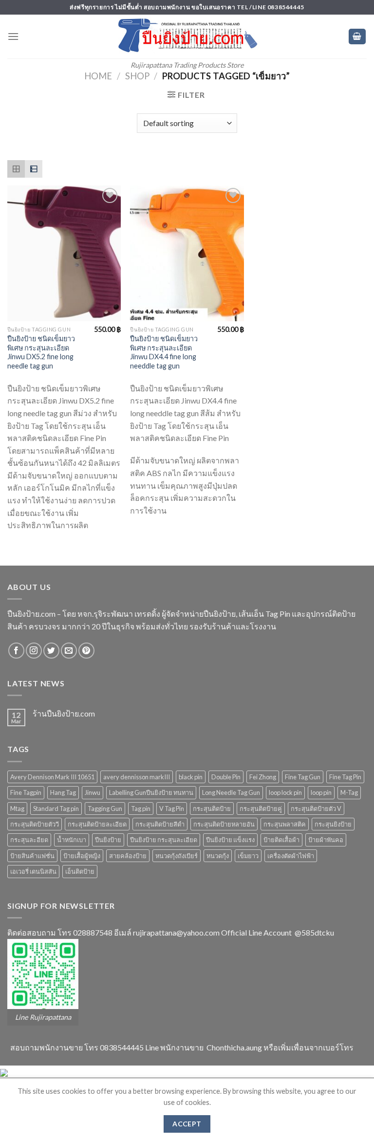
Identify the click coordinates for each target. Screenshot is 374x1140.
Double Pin (226, 777)
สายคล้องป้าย (128, 856)
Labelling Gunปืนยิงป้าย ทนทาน (151, 792)
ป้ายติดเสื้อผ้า (281, 840)
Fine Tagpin (25, 792)
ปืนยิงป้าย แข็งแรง (230, 840)
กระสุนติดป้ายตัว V (316, 808)
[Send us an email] (69, 651)
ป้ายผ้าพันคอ (325, 840)
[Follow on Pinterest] (86, 651)
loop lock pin (285, 792)
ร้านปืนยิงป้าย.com (64, 713)
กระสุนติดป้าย (212, 808)
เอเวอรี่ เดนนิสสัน (33, 871)
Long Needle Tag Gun (231, 792)
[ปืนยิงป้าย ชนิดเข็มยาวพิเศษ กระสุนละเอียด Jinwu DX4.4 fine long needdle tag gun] (186, 253)
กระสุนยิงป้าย (333, 824)
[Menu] (13, 36)
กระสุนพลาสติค (284, 824)
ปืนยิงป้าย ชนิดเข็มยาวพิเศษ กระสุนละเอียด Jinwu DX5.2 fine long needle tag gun (41, 352)
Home (98, 76)
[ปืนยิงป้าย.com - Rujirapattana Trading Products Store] (187, 35)
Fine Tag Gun (302, 777)
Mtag (17, 808)
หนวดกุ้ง (217, 856)
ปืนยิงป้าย (108, 840)
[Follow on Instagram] (34, 651)
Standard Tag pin (56, 808)
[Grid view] (16, 169)
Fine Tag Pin (345, 777)
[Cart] (357, 37)
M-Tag (349, 792)
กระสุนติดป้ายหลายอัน (224, 824)
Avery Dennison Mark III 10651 (52, 777)
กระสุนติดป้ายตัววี (34, 824)
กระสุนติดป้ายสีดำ (160, 824)
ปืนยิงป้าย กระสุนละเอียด (163, 840)
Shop (137, 76)
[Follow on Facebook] (16, 651)
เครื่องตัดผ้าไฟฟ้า (290, 856)
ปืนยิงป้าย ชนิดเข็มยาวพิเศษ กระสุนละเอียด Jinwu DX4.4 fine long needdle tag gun (164, 352)
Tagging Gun (105, 808)
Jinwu (92, 792)
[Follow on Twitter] (51, 651)
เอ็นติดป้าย (79, 871)
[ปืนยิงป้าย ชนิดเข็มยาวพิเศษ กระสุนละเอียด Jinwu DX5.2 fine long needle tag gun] (64, 253)
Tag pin (140, 808)
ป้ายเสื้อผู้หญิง (81, 856)
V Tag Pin (171, 808)
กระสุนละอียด (29, 840)
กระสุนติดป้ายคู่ (261, 808)
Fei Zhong (262, 777)
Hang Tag (63, 792)
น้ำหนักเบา (71, 840)
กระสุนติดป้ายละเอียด (97, 824)
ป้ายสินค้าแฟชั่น (32, 856)
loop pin (321, 792)
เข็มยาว (248, 856)
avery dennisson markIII (136, 777)
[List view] (33, 169)
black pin (191, 777)
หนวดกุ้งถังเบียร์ (176, 856)
